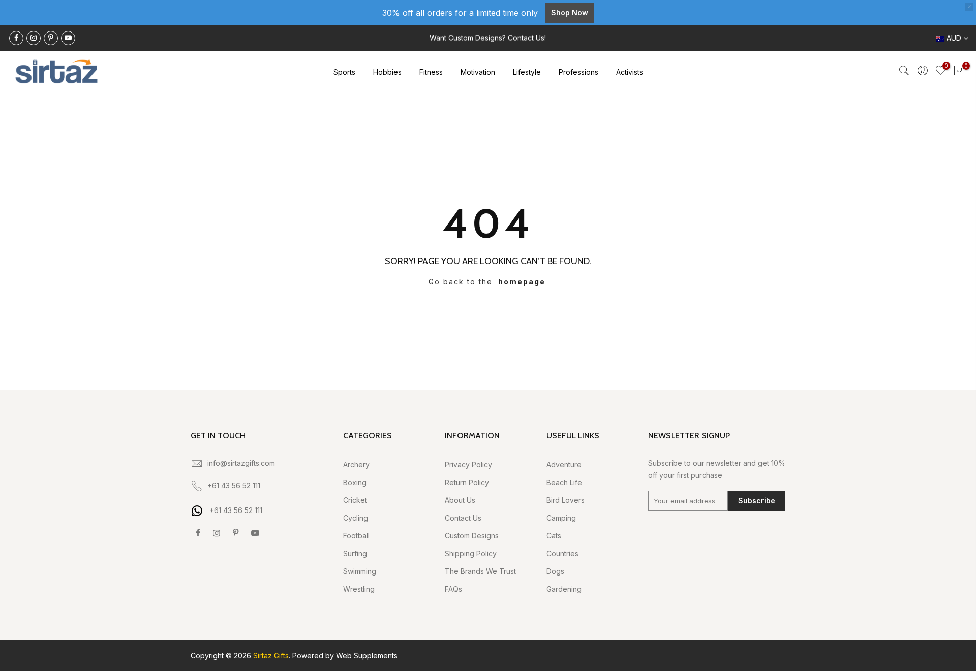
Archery (356, 464)
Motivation (478, 72)
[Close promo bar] (969, 7)
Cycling (355, 518)
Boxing (355, 482)
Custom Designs (472, 535)
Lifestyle (527, 72)
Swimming (359, 571)
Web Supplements (367, 655)
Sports (344, 72)
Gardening (564, 589)
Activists (629, 72)
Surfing (355, 553)
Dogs (555, 571)
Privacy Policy (468, 464)
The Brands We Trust (480, 571)
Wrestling (359, 589)
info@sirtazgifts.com (241, 463)
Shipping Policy (471, 553)
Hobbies (387, 72)
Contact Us (463, 518)
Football (356, 535)
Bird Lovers (565, 500)
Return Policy (467, 482)
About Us (460, 500)
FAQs (453, 589)
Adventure (564, 464)
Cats (553, 535)
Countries (562, 553)
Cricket (355, 500)
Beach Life (564, 482)
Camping (561, 518)
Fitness (431, 72)
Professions (578, 72)
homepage (521, 281)
